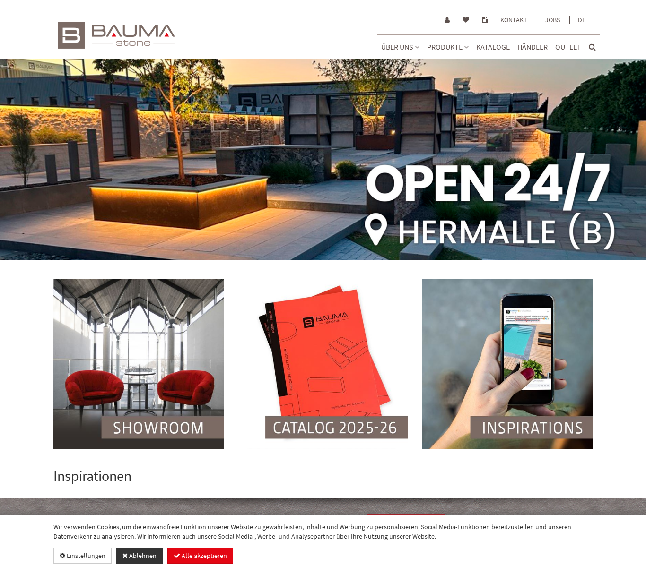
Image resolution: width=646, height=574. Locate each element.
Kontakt (513, 20)
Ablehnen (142, 555)
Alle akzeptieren (203, 555)
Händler (532, 46)
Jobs (552, 20)
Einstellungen (85, 555)
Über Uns (398, 46)
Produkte (445, 46)
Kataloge (493, 46)
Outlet (568, 46)
